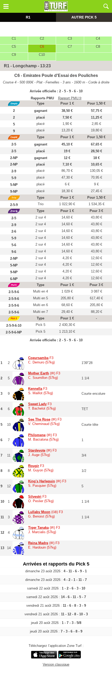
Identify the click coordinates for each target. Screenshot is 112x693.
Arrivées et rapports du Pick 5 (56, 564)
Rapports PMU (42, 98)
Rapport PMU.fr (70, 98)
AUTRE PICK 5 (84, 17)
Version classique (56, 664)
